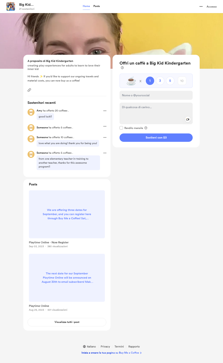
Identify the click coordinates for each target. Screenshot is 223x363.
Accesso (212, 6)
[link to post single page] (67, 219)
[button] (86, 6)
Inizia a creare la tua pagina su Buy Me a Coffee (110, 352)
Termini (119, 346)
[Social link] (29, 90)
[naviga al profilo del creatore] (10, 6)
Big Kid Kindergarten (30, 4)
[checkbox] (131, 128)
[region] (156, 101)
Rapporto (134, 346)
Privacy (105, 346)
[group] (67, 219)
